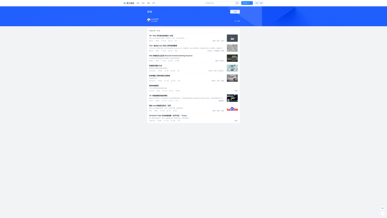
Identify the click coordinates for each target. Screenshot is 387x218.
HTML (210, 70)
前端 (214, 40)
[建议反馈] (383, 208)
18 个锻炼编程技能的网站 (158, 96)
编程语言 (221, 100)
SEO (222, 40)
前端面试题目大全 (155, 66)
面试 (214, 110)
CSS (215, 70)
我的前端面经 (154, 86)
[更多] (383, 214)
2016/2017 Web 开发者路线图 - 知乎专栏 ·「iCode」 (168, 116)
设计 (218, 40)
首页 (138, 3)
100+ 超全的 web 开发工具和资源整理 (163, 46)
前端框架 (217, 50)
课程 (148, 3)
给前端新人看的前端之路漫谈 (159, 76)
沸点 (143, 3)
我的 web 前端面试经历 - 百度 (160, 106)
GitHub (222, 60)
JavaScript (210, 50)
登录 (258, 3)
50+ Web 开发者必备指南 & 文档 (161, 36)
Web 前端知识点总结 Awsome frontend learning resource (170, 56)
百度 (222, 110)
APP (153, 3)
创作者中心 (246, 3)
